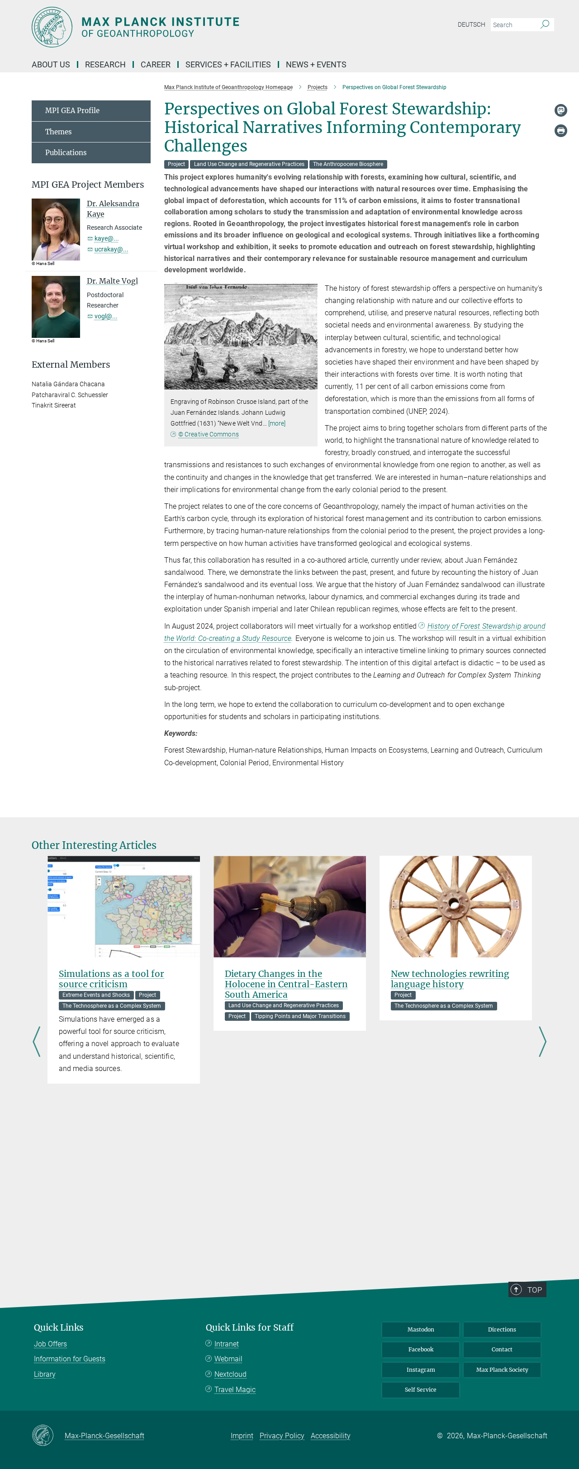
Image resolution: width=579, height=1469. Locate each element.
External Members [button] (71, 365)
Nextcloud (230, 1374)
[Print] (561, 130)
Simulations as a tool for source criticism (111, 979)
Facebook (420, 1349)
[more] (277, 423)
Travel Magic (235, 1389)
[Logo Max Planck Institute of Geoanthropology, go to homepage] (201, 27)
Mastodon (421, 1329)
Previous (36, 1042)
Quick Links (59, 1327)
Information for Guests (69, 1359)
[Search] (545, 25)
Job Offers (50, 1344)
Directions (502, 1329)
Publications (66, 152)
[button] (309, 383)
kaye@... (107, 238)
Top (534, 1289)
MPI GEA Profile (72, 110)
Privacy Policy (282, 1435)
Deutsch (471, 24)
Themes (58, 132)
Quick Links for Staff (250, 1327)
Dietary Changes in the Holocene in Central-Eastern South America (286, 984)
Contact (502, 1349)
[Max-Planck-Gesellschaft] (48, 1436)
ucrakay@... (111, 249)
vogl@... (106, 316)
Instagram (421, 1369)
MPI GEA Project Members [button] (88, 185)
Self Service (421, 1389)
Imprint (242, 1435)
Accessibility (331, 1435)
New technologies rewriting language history (450, 979)
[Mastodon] (561, 110)
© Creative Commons (208, 434)
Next (543, 1042)
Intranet (226, 1344)
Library (45, 1374)
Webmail (228, 1359)
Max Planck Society (502, 1369)
